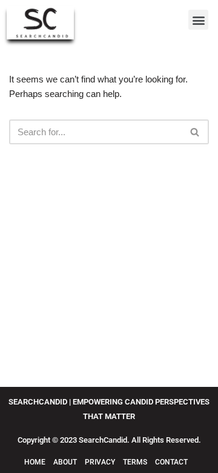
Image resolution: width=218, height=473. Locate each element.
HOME (34, 462)
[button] (198, 20)
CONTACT (171, 462)
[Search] (195, 131)
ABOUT (66, 462)
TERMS (136, 462)
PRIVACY (100, 462)
